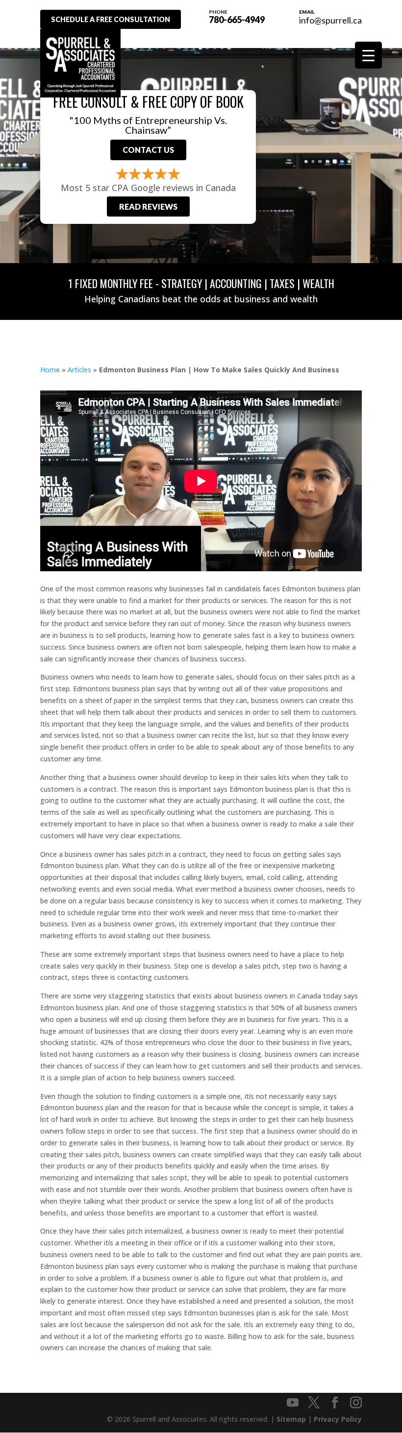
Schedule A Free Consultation (110, 19)
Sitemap (291, 1419)
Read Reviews (148, 206)
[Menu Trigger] (368, 55)
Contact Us (148, 149)
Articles (79, 369)
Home (50, 369)
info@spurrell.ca (330, 20)
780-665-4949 (237, 16)
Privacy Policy (338, 1419)
